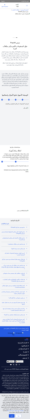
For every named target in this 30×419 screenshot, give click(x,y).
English (3, 1)
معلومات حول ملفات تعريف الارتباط (15, 410)
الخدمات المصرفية (22, 342)
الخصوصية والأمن (22, 355)
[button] (16, 37)
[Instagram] (16, 364)
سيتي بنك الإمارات (25, 1)
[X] (13, 364)
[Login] (5, 5)
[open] (27, 5)
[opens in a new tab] (15, 213)
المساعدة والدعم (23, 349)
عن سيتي (25, 358)
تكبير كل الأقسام (5, 223)
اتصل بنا (25, 352)
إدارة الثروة (24, 346)
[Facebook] (19, 364)
